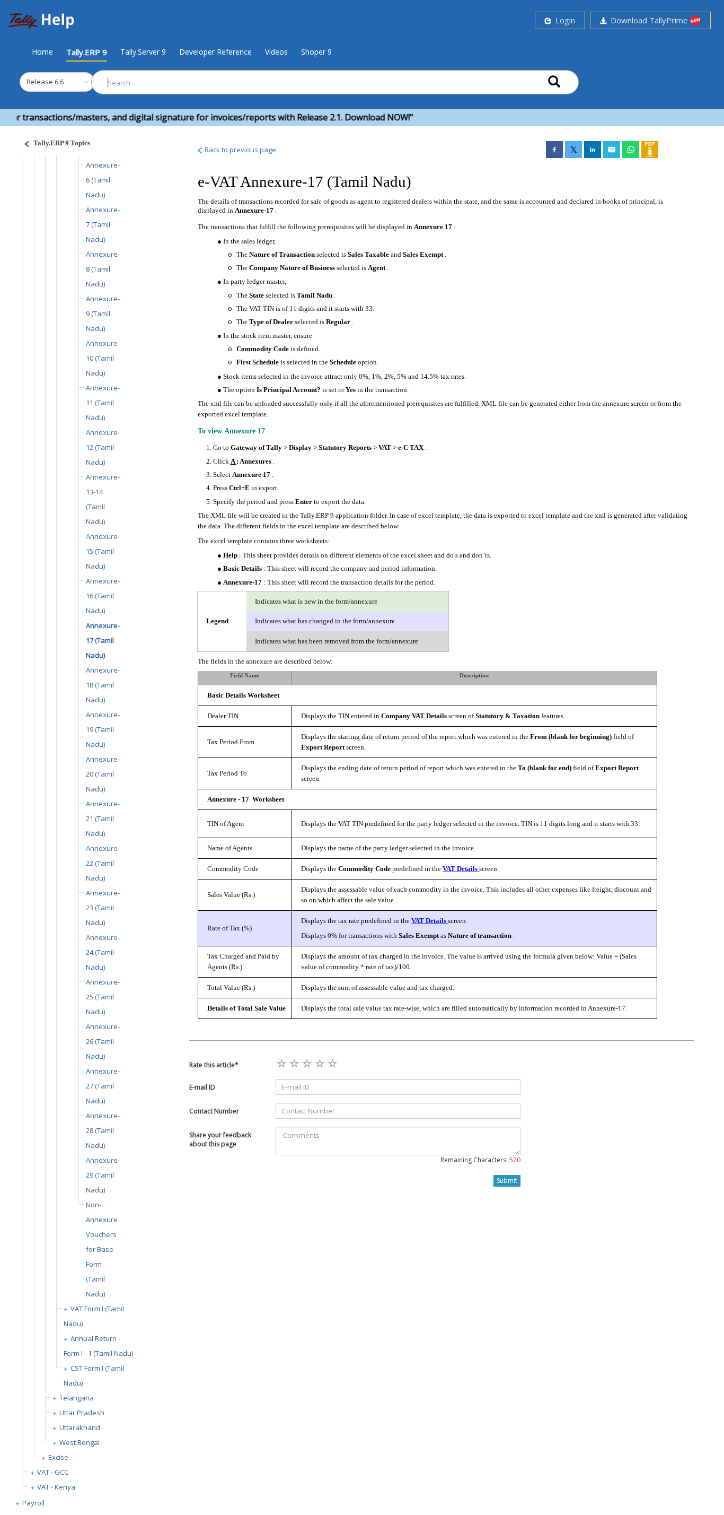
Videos (276, 52)
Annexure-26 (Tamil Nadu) (103, 1041)
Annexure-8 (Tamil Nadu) (103, 269)
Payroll (33, 1503)
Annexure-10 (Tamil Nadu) (103, 358)
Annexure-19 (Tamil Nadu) (103, 729)
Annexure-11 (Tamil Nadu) (103, 402)
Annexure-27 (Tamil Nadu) (103, 1085)
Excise (58, 1457)
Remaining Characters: (480, 1159)
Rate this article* (214, 1064)
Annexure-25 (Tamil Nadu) (103, 996)
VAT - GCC (52, 1472)
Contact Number (214, 1111)
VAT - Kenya (56, 1487)
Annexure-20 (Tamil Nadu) (103, 774)
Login (563, 20)
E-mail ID (202, 1087)
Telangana (76, 1398)
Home (42, 51)
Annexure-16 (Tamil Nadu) (103, 595)
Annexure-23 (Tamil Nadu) (103, 907)
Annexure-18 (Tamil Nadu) (103, 684)
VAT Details (461, 869)
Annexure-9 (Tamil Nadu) (103, 313)
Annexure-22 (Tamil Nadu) (103, 863)
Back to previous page (239, 149)
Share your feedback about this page (220, 1139)
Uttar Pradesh (81, 1412)
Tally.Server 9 (143, 52)
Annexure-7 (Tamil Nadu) (103, 224)
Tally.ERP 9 (86, 52)
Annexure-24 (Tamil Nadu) (103, 952)
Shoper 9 (316, 52)
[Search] (554, 82)
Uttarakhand (79, 1427)
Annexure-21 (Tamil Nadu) (103, 818)
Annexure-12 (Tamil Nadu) (103, 447)
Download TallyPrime (648, 20)
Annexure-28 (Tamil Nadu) (103, 1130)
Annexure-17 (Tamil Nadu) (103, 640)
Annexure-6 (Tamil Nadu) (103, 179)
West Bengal (79, 1442)
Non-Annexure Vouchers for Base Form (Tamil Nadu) (102, 1249)
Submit (507, 1180)
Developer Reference (215, 52)
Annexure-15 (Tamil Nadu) (103, 551)
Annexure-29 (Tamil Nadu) (103, 1175)
